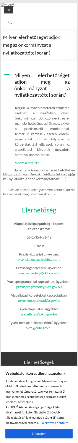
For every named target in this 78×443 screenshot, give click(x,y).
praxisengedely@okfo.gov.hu (39, 273)
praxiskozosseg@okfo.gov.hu (39, 259)
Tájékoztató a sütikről (55, 423)
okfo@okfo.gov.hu (39, 328)
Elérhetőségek (39, 362)
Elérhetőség (39, 210)
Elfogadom (39, 433)
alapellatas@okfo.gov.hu (39, 314)
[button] (39, 87)
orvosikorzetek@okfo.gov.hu (39, 300)
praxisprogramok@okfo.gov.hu (39, 287)
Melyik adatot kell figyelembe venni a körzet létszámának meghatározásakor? (39, 191)
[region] (39, 404)
